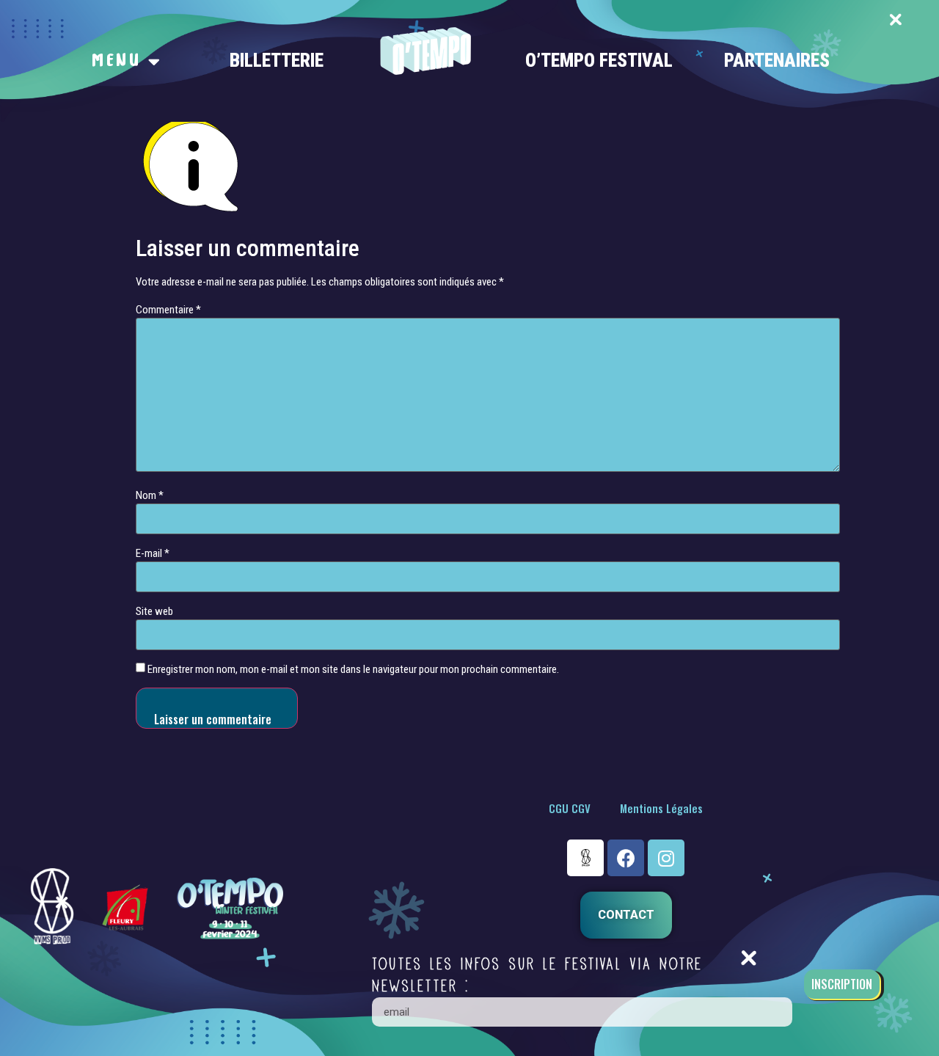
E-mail (152, 553)
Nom (150, 495)
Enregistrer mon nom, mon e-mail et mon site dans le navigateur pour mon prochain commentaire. (353, 669)
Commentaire (168, 310)
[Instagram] (666, 858)
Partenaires (777, 60)
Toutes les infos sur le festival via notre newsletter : (537, 975)
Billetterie (277, 60)
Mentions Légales (661, 808)
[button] (626, 915)
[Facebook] (625, 858)
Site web (154, 611)
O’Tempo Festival (599, 60)
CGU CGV (570, 808)
